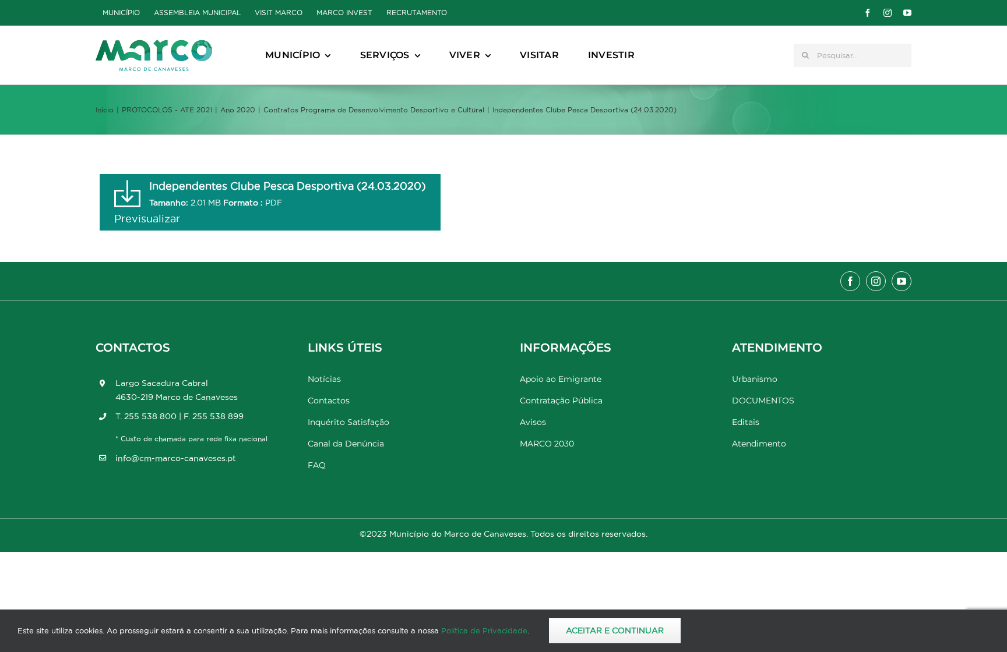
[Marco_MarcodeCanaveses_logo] (154, 44)
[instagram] (887, 13)
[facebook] (868, 13)
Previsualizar (147, 218)
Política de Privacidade (484, 630)
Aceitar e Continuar (615, 630)
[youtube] (907, 13)
